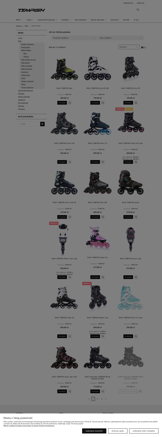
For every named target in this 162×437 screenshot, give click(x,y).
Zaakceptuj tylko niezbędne (144, 431)
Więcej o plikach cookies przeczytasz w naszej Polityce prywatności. (29, 426)
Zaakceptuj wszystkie (94, 431)
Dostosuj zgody (118, 431)
